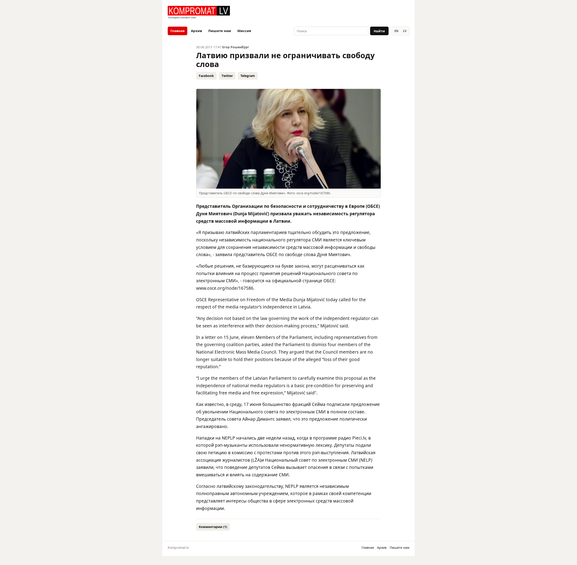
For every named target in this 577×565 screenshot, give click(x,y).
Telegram (247, 76)
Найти (379, 31)
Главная (177, 30)
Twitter (227, 76)
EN (396, 31)
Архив (196, 30)
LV (404, 31)
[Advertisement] (356, 12)
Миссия (244, 30)
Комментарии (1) (213, 527)
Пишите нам (219, 30)
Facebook (206, 76)
